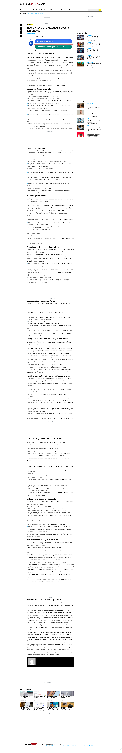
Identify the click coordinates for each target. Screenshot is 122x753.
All (69, 9)
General (63, 9)
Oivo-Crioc (84, 745)
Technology (35, 9)
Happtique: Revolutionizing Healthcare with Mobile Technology (93, 121)
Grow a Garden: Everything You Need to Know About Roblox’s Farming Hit (94, 64)
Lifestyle (45, 9)
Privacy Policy (66, 745)
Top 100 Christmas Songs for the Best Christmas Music (94, 105)
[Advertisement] (46, 20)
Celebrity (51, 9)
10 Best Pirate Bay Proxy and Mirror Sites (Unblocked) (93, 135)
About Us (48, 745)
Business (26, 9)
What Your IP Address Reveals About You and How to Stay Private (94, 50)
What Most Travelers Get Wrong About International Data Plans (94, 44)
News (67, 9)
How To (40, 9)
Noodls (89, 745)
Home (21, 9)
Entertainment (57, 9)
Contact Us (60, 745)
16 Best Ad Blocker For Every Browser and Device (93, 127)
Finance (30, 9)
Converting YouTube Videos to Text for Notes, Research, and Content (94, 37)
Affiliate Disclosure (76, 745)
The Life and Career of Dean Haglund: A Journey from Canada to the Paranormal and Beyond (94, 114)
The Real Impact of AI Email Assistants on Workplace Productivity (93, 57)
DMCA (92, 745)
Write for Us (54, 745)
